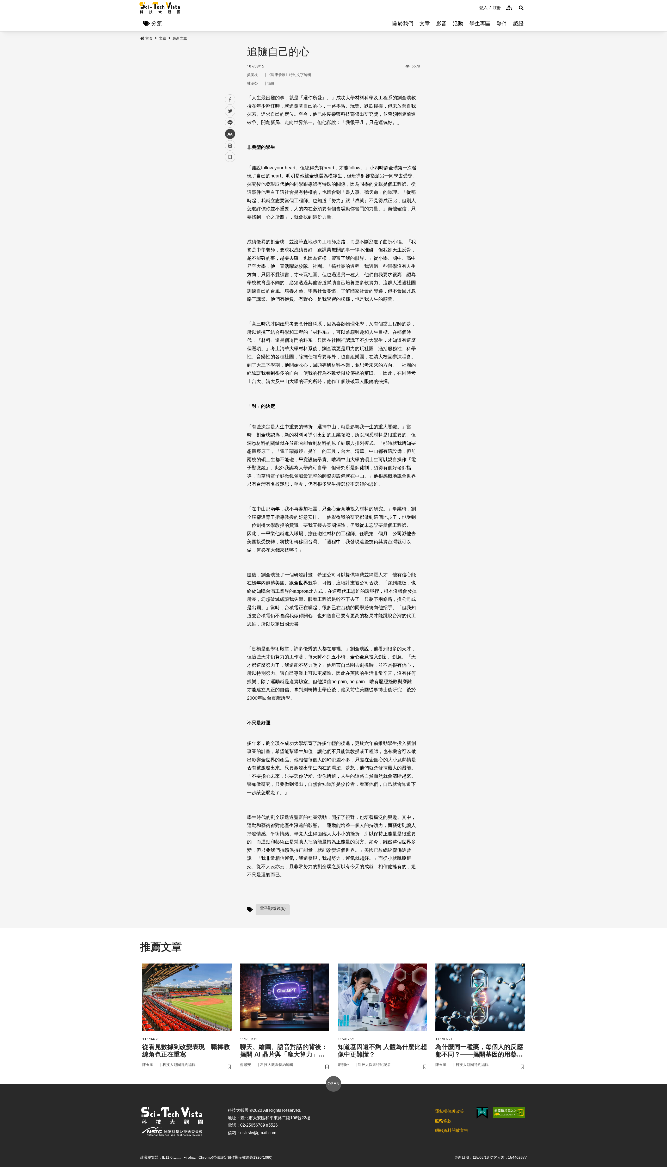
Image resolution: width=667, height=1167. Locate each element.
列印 (230, 145)
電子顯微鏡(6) (273, 908)
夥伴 (502, 23)
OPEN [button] (333, 1084)
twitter (230, 111)
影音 (441, 23)
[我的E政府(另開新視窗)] (482, 1113)
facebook (230, 99)
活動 (458, 23)
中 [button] (230, 134)
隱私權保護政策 (449, 1111)
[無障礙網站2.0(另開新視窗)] (509, 1112)
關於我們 (402, 23)
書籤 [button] (230, 157)
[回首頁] (160, 8)
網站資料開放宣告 (451, 1130)
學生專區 (480, 23)
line (228, 122)
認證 (518, 23)
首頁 (149, 38)
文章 (424, 23)
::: (475, 7)
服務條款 (443, 1121)
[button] (521, 8)
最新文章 (179, 38)
